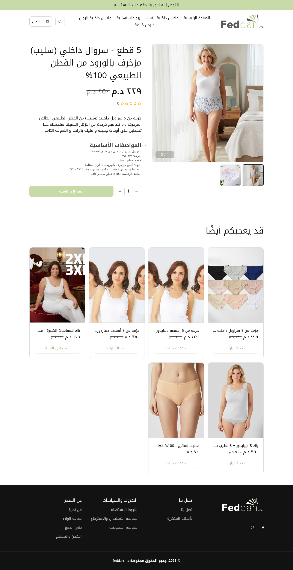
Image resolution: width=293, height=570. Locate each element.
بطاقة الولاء (72, 518)
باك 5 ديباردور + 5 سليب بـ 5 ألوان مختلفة (235, 445)
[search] (60, 21)
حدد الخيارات (235, 348)
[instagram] (252, 527)
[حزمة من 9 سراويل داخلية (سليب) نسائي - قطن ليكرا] (235, 285)
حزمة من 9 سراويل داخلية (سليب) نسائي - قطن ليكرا (235, 330)
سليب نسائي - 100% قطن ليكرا (176, 445)
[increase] (120, 191)
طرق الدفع (73, 527)
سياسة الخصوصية (123, 527)
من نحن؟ (75, 509)
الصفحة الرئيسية (197, 18)
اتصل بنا (187, 509)
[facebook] (262, 527)
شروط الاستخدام (124, 509)
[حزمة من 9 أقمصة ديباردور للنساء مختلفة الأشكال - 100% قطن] (117, 285)
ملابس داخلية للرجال (95, 18)
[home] (242, 21)
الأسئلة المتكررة (180, 518)
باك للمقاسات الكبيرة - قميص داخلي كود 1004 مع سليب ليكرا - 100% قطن (57, 330)
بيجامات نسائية (128, 18)
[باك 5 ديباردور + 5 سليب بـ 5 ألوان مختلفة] (235, 400)
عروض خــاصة (144, 25)
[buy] (71, 191)
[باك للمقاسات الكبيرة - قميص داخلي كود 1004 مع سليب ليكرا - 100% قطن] (57, 285)
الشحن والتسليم (69, 536)
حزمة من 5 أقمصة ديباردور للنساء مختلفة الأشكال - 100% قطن (176, 330)
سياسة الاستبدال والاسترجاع (114, 518)
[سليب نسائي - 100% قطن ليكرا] (176, 400)
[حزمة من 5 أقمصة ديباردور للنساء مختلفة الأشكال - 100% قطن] (176, 285)
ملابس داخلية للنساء (162, 18)
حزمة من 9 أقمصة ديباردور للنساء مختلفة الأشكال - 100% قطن (116, 330)
